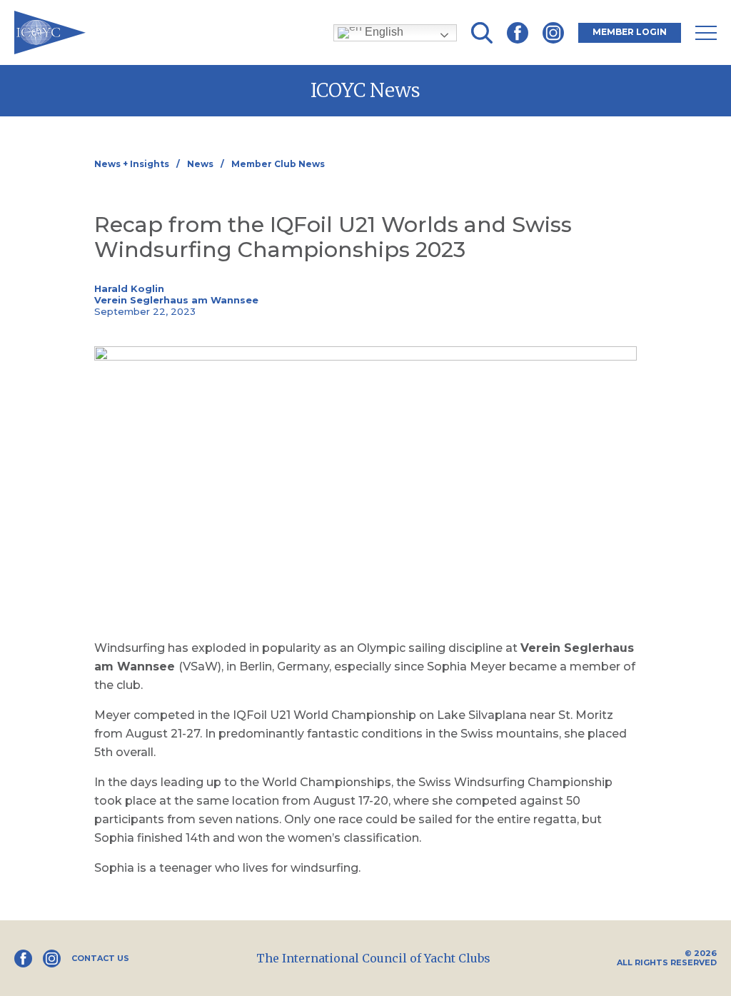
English (382, 32)
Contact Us (100, 958)
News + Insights (131, 164)
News (200, 164)
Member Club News (278, 164)
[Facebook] (517, 33)
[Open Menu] (706, 33)
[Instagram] (553, 33)
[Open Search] (482, 33)
